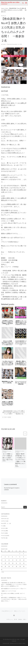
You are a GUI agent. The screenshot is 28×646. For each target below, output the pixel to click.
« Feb (2, 572)
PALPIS (3, 533)
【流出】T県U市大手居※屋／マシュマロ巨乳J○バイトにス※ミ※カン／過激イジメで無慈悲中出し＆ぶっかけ (20, 459)
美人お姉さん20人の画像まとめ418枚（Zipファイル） (13, 594)
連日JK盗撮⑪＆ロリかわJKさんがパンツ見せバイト (13, 588)
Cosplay (3, 521)
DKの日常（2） (5, 523)
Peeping (3, 538)
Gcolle (3, 528)
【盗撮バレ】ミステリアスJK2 (8, 591)
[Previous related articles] (21, 433)
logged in (12, 488)
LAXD (2, 530)
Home (2, 8)
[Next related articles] (25, 433)
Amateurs (4, 518)
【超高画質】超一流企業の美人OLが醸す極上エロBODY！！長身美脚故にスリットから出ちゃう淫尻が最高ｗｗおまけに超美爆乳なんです (14, 584)
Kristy (4, 44)
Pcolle (6, 8)
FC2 (2, 526)
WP (8, 643)
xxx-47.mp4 (4, 91)
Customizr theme (21, 643)
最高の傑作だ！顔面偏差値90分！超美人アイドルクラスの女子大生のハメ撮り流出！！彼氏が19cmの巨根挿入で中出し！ (14, 599)
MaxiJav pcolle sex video (13, 639)
